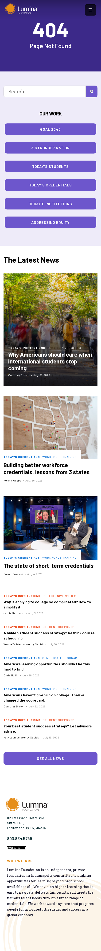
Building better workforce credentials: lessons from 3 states (46, 468)
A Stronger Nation (50, 148)
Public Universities (64, 347)
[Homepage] (21, 10)
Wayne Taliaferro (14, 644)
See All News (50, 758)
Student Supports (58, 626)
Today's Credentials (50, 185)
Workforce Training (59, 456)
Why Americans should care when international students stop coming (50, 361)
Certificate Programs (61, 657)
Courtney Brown (18, 375)
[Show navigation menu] (90, 10)
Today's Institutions (50, 203)
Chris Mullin (11, 675)
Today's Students (50, 166)
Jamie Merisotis (14, 613)
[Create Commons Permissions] (16, 849)
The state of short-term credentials (48, 565)
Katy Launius (12, 737)
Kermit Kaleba (12, 480)
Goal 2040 (50, 129)
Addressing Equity (50, 222)
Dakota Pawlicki (13, 574)
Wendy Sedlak (35, 644)
